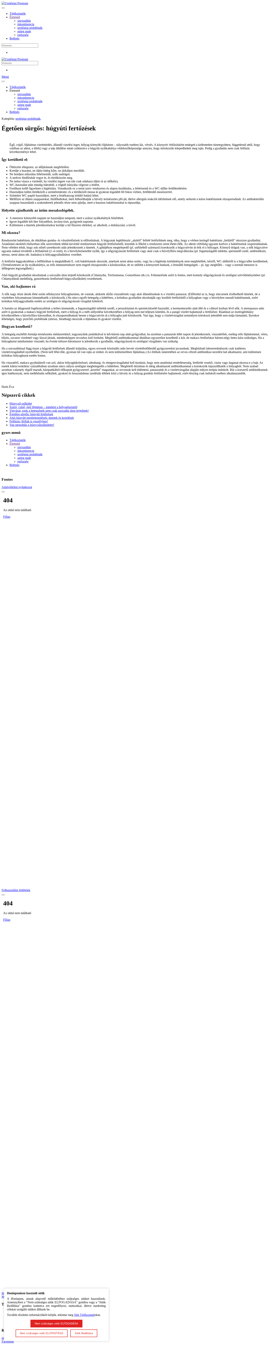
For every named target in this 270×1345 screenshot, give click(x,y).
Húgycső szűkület (20, 403)
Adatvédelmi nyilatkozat (17, 487)
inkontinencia (25, 24)
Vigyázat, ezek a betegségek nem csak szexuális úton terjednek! (49, 410)
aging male (24, 31)
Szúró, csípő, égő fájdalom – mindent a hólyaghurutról (43, 407)
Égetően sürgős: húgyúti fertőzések (31, 414)
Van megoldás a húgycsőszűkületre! (31, 425)
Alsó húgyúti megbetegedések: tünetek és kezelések (41, 417)
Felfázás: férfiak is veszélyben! (28, 421)
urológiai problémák (29, 27)
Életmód (14, 17)
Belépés (14, 38)
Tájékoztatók (17, 13)
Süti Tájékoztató (84, 1315)
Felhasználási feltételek (16, 890)
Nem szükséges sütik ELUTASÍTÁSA (41, 1333)
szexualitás (24, 20)
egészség (22, 35)
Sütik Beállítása (84, 1333)
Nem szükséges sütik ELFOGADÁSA (56, 1323)
